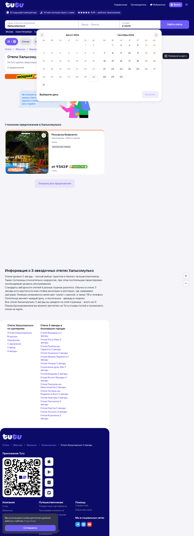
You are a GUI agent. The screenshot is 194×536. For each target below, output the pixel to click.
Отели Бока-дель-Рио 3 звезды (53, 369)
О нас (5, 506)
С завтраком (14, 343)
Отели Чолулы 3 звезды (53, 363)
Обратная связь (83, 509)
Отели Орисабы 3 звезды (53, 397)
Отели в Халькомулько (19, 332)
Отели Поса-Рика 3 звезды (50, 341)
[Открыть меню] (187, 5)
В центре (12, 336)
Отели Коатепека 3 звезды (50, 417)
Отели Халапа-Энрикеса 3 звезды (54, 358)
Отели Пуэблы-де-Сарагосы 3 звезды (50, 348)
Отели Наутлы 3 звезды (53, 408)
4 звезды (12, 351)
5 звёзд (11, 347)
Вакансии (7, 510)
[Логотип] (14, 4)
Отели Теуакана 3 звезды (54, 353)
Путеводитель (138, 4)
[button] (49, 461)
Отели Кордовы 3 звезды (53, 373)
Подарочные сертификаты (53, 506)
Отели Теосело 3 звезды (53, 411)
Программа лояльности (51, 510)
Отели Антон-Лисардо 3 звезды (53, 379)
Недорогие (13, 340)
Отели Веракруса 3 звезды (50, 334)
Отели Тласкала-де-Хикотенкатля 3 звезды (53, 386)
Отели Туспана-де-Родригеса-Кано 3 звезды (54, 392)
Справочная (120, 4)
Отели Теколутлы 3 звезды (50, 403)
